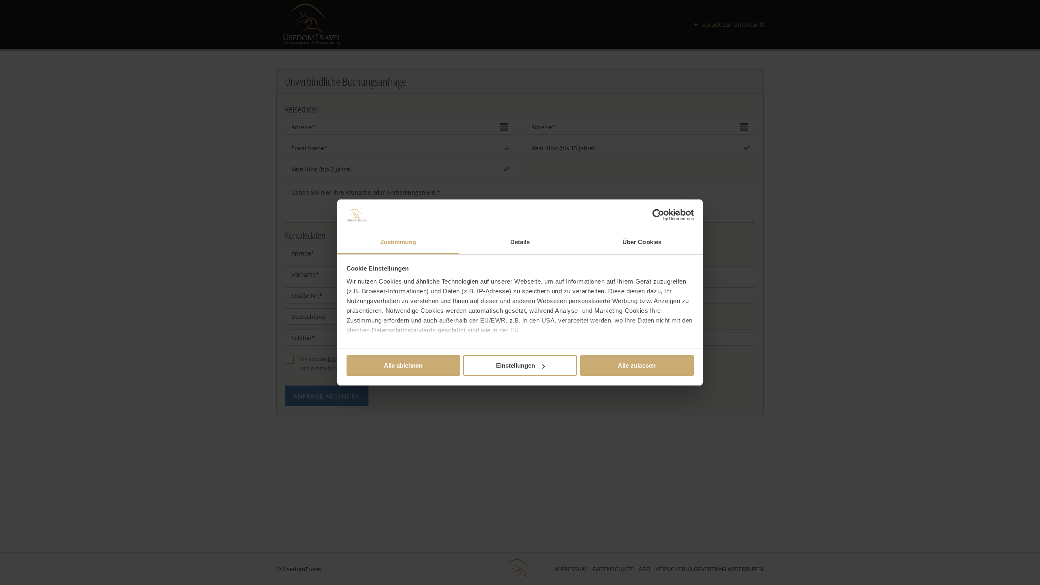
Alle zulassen (637, 365)
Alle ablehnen (403, 365)
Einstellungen (515, 365)
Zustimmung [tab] (398, 241)
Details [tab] (520, 241)
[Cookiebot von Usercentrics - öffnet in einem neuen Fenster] (658, 215)
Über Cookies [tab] (641, 241)
